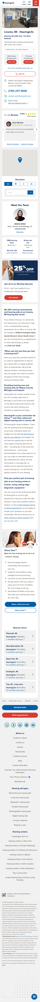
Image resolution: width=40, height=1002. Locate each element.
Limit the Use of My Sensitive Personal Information (20, 771)
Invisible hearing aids (20, 806)
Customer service (20, 756)
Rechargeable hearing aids (20, 811)
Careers (20, 747)
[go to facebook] (13, 725)
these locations (21, 934)
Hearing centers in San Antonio (20, 859)
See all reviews (13, 144)
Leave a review (27, 144)
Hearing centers (20, 831)
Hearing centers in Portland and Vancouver (20, 850)
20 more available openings (19, 68)
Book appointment (20, 715)
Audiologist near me (20, 836)
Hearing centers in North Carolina (20, 863)
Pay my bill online (20, 873)
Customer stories (20, 738)
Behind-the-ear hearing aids (20, 793)
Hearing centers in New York (20, 841)
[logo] (8, 3)
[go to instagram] (26, 725)
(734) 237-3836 (17, 91)
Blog (20, 760)
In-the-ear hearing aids (20, 797)
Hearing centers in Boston (20, 854)
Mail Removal (20, 781)
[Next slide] (36, 129)
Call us (21, 74)
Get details (13, 297)
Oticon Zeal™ (20, 610)
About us (20, 733)
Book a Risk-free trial (20, 604)
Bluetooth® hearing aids (20, 802)
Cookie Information (20, 765)
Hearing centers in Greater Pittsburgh (20, 845)
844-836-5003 (20, 707)
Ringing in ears (20, 825)
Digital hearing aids (20, 816)
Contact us (20, 742)
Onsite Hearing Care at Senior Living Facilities (20, 878)
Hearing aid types (20, 788)
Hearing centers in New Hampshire (20, 868)
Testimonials (20, 751)
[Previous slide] (3, 129)
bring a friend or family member (16, 517)
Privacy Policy (6, 963)
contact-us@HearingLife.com (19, 96)
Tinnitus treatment (20, 820)
